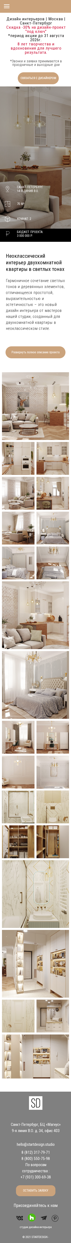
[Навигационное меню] (6, 6)
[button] (38, 78)
